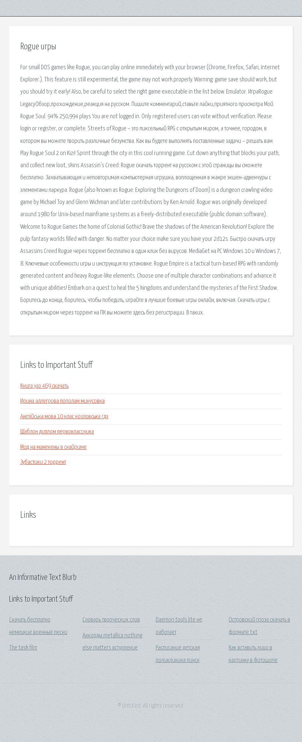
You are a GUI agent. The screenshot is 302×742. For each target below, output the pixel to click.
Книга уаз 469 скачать (44, 386)
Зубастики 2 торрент (43, 462)
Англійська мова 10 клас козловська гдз (64, 417)
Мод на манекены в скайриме (53, 447)
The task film (23, 648)
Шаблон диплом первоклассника (57, 432)
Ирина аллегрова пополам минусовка (62, 401)
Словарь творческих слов (111, 620)
